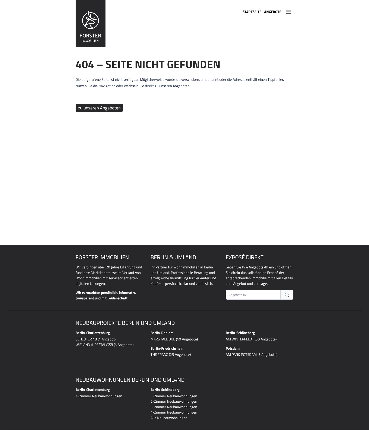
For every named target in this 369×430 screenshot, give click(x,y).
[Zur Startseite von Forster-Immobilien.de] (90, 23)
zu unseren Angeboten (99, 107)
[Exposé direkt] (287, 295)
